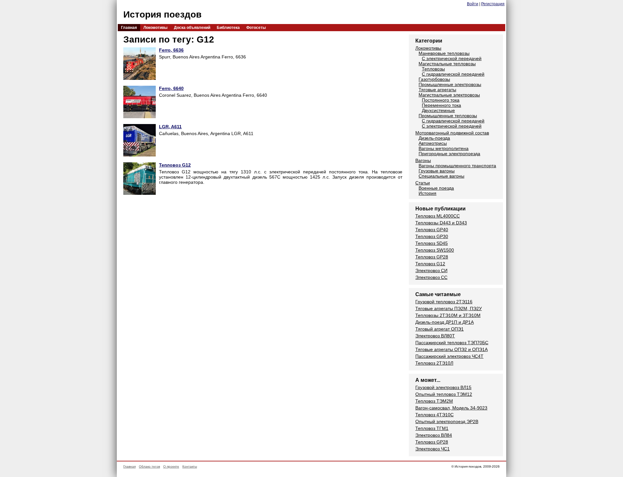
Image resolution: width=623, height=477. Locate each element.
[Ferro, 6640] (139, 102)
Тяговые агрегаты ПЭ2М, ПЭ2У (448, 308)
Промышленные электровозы (450, 84)
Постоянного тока (440, 100)
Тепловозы (433, 68)
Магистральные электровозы (449, 94)
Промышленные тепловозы (448, 115)
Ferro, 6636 (171, 50)
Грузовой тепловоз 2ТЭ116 (443, 301)
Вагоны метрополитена (444, 148)
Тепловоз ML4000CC (437, 216)
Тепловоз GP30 (431, 236)
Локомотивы (155, 27)
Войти (472, 4)
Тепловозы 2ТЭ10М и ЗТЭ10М (448, 315)
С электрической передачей (452, 58)
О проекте (171, 466)
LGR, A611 (170, 126)
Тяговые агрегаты (437, 89)
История (427, 193)
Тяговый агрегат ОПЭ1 (439, 329)
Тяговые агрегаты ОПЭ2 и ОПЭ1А (451, 349)
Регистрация (493, 4)
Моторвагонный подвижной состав (452, 132)
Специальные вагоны (441, 176)
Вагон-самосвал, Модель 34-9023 (451, 407)
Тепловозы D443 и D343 (441, 222)
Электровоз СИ (431, 270)
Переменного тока (441, 105)
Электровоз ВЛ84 (433, 435)
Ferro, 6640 (171, 88)
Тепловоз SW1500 (434, 250)
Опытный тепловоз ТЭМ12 (443, 394)
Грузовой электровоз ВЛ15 (443, 387)
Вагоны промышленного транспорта (457, 165)
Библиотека (228, 27)
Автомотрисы (433, 143)
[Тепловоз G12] (139, 179)
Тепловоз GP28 (431, 256)
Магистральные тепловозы (447, 63)
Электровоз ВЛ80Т (435, 335)
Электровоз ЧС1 (432, 448)
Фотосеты (256, 27)
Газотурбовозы (434, 79)
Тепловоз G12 (175, 165)
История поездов (162, 14)
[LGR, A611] (139, 140)
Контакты (189, 466)
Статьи (422, 182)
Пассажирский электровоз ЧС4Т (449, 356)
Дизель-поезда (434, 138)
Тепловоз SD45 (431, 243)
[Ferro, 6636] (139, 64)
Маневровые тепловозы (444, 53)
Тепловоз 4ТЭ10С (434, 414)
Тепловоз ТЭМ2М (434, 401)
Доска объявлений (192, 27)
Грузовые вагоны (437, 170)
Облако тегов (149, 466)
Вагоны (423, 160)
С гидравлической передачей (453, 74)
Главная (129, 27)
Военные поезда (436, 188)
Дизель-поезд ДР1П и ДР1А (444, 322)
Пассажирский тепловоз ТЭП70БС (451, 342)
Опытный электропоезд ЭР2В (446, 421)
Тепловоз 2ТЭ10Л (434, 363)
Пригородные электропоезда (449, 153)
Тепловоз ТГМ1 (431, 428)
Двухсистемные (438, 110)
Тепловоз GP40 (431, 229)
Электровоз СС (431, 277)
